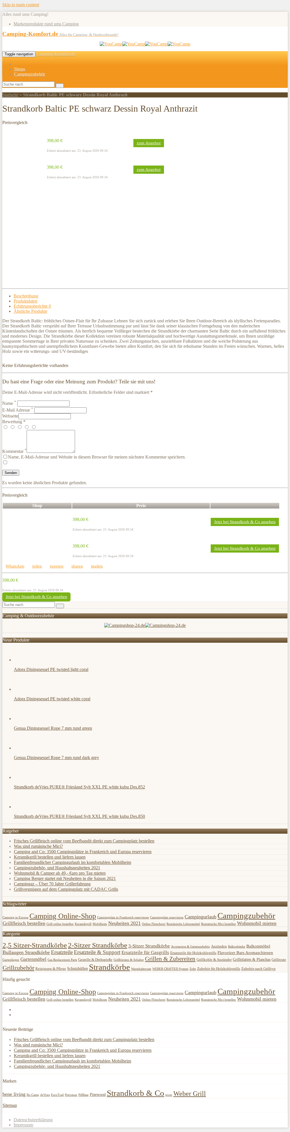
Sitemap (10, 1105)
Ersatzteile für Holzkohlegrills (193, 953)
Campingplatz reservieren (167, 917)
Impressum (23, 1124)
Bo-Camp (33, 1094)
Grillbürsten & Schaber (129, 959)
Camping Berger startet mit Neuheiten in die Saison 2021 (65, 878)
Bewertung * (13, 421)
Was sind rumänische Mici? (38, 846)
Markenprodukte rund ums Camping (46, 23)
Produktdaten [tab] (25, 301)
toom (168, 1094)
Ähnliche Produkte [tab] (30, 311)
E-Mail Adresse (17, 410)
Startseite (10, 94)
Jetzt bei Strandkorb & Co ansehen (245, 522)
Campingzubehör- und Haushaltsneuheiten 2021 (57, 867)
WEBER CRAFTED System (170, 968)
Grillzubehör (18, 967)
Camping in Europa (15, 917)
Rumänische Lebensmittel (183, 923)
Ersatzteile (62, 952)
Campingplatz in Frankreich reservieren (123, 917)
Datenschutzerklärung (33, 1119)
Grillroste (279, 960)
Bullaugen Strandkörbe (26, 952)
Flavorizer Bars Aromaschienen (245, 952)
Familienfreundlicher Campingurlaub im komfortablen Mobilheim (72, 862)
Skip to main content (20, 4)
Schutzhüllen (77, 968)
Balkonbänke (236, 946)
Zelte (192, 968)
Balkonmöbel (258, 946)
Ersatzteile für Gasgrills (145, 952)
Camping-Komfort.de (56, 53)
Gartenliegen (11, 959)
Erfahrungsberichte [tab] (32, 306)
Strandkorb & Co (135, 1093)
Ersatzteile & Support (97, 952)
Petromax (71, 1094)
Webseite (10, 416)
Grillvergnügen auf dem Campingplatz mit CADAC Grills (66, 889)
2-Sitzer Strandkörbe (97, 945)
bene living (14, 1094)
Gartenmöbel (33, 959)
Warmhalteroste (141, 968)
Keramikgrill (83, 923)
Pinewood (98, 1094)
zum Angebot (149, 143)
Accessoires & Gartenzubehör (190, 946)
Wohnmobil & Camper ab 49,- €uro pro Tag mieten (60, 873)
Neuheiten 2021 (124, 923)
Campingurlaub (200, 917)
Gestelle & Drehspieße (95, 960)
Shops (19, 69)
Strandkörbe (109, 967)
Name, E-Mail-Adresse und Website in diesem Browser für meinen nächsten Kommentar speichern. (97, 457)
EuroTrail (57, 1094)
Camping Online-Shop (62, 916)
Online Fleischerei (153, 923)
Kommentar (14, 451)
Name (9, 403)
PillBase (83, 1094)
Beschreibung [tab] (26, 296)
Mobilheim (100, 923)
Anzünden (219, 946)
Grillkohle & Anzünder (214, 960)
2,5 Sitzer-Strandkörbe (35, 945)
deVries (45, 1094)
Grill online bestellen (60, 923)
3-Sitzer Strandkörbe (149, 946)
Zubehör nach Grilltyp (258, 969)
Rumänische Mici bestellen (218, 923)
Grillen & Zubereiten (170, 958)
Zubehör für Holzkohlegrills (218, 969)
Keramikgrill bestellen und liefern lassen (50, 857)
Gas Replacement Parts (62, 959)
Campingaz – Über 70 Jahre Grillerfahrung (52, 883)
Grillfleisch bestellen (24, 923)
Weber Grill (189, 1093)
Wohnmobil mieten (256, 923)
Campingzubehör (29, 74)
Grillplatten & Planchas (251, 959)
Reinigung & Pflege (50, 969)
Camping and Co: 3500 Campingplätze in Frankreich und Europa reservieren (83, 851)
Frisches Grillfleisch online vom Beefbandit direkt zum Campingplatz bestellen (84, 840)
